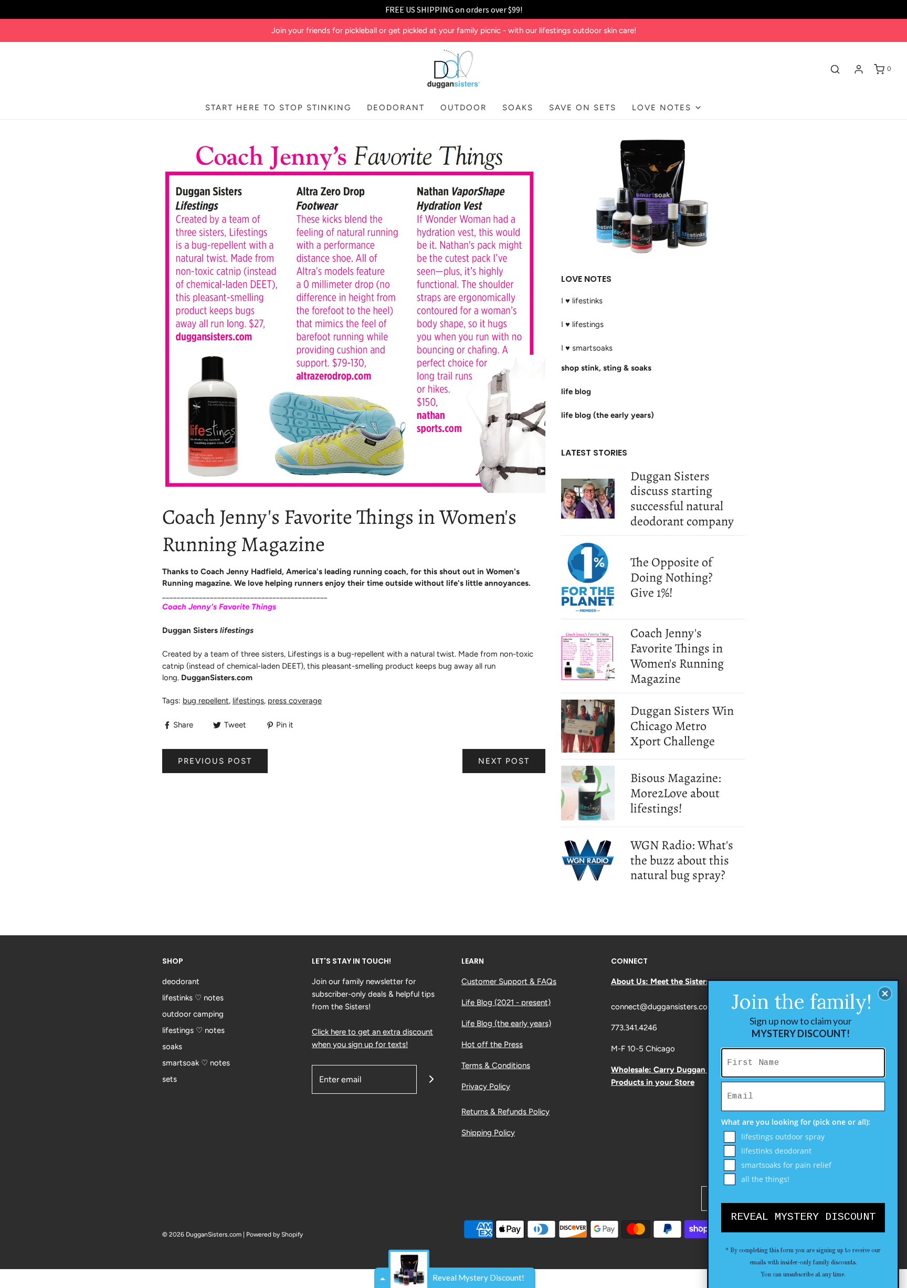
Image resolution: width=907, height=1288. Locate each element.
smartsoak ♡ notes (196, 1063)
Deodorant (396, 107)
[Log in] (858, 69)
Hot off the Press (492, 1044)
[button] (885, 993)
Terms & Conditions (495, 1065)
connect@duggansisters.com (662, 1006)
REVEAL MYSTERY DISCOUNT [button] (803, 1217)
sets (169, 1079)
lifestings (248, 700)
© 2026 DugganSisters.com (201, 1234)
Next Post (504, 761)
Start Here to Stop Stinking (278, 107)
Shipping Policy (488, 1132)
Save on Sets (582, 107)
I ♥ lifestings (582, 324)
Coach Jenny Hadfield (241, 571)
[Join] (431, 1079)
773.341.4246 (634, 1027)
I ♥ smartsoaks (587, 348)
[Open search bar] (835, 69)
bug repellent (206, 700)
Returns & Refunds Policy (505, 1111)
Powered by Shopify (274, 1234)
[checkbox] (804, 1137)
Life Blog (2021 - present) (506, 1002)
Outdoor (463, 107)
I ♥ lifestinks (582, 300)
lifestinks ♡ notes (193, 997)
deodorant (180, 981)
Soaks (517, 107)
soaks (172, 1046)
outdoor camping (193, 1014)
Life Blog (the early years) (506, 1023)
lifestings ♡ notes (193, 1030)
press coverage (295, 700)
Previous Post (215, 761)
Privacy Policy (485, 1086)
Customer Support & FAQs (508, 981)
